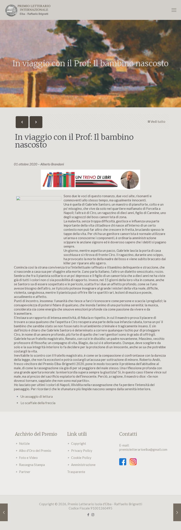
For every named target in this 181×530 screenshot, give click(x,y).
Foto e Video (28, 458)
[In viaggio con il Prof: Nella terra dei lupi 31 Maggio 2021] (177, 512)
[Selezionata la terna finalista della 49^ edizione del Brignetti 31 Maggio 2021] (4, 512)
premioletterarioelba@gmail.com (143, 449)
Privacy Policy (81, 450)
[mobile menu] (174, 10)
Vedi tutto (158, 121)
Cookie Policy (81, 458)
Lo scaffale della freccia (38, 403)
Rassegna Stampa (32, 465)
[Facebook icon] (88, 515)
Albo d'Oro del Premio (35, 450)
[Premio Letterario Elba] (27, 10)
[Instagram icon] (92, 515)
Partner (24, 472)
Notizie (24, 443)
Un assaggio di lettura (37, 396)
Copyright (78, 443)
